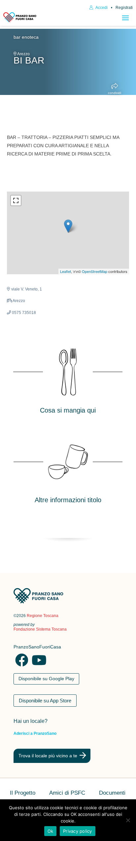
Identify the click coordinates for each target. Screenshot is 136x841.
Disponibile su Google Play (46, 678)
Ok (50, 831)
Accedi (101, 7)
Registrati (124, 7)
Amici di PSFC (67, 793)
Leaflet (65, 271)
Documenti (112, 793)
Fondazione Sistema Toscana (40, 629)
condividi (114, 93)
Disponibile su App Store (45, 700)
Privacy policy (77, 831)
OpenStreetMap (94, 271)
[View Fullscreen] (16, 200)
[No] (127, 820)
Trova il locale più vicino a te (47, 755)
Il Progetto (22, 793)
